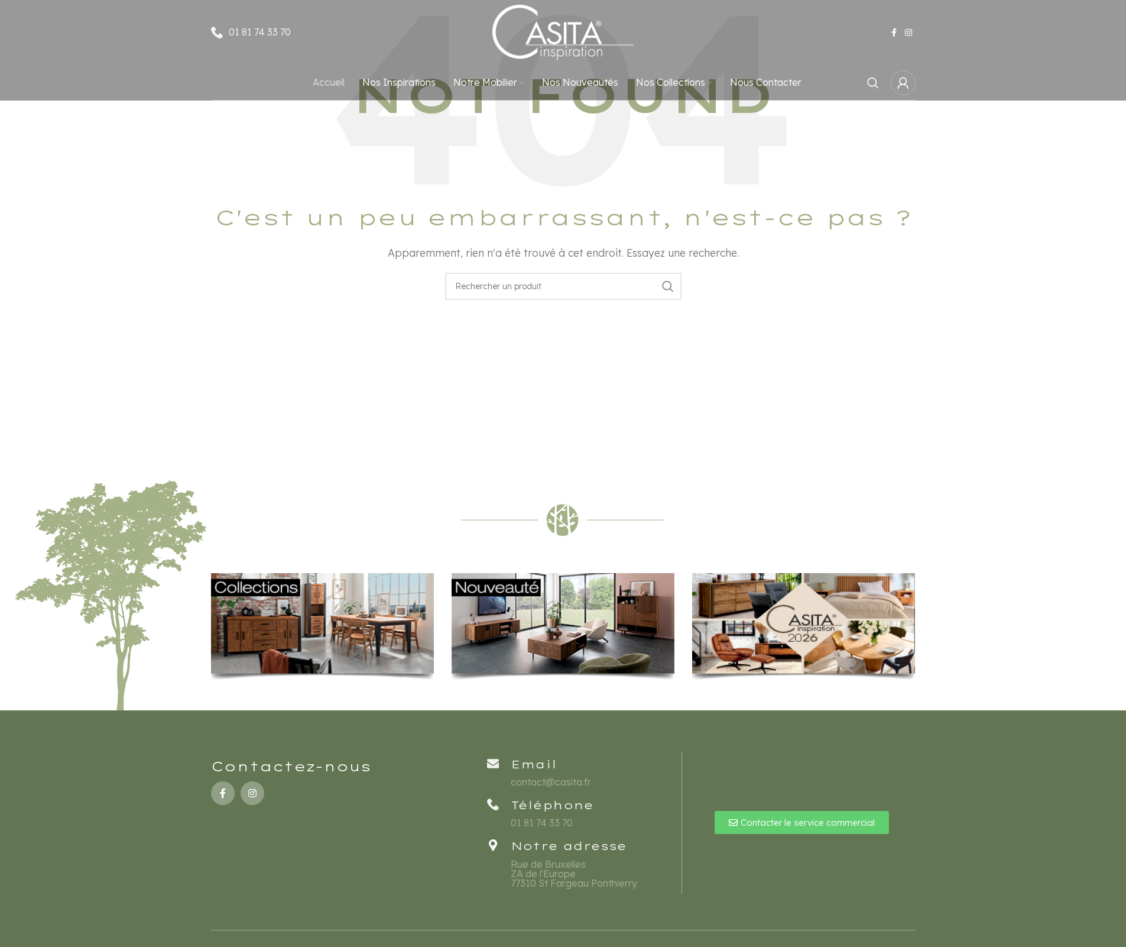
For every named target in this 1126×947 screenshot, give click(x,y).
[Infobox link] (581, 813)
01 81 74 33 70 (260, 32)
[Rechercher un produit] (873, 83)
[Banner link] (322, 627)
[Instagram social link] (908, 33)
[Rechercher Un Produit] (668, 286)
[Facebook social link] (894, 33)
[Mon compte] (903, 83)
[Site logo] (563, 31)
